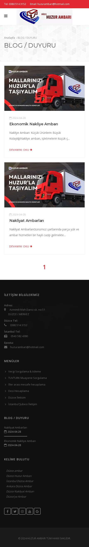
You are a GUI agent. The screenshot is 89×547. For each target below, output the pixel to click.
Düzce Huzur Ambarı (18, 476)
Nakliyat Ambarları (26, 220)
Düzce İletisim (17, 397)
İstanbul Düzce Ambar (19, 481)
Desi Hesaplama (18, 391)
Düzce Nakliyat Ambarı (20, 491)
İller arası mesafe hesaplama (26, 384)
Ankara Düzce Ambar (19, 486)
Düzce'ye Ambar (16, 496)
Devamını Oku (19, 150)
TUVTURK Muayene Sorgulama (27, 378)
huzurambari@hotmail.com (27, 347)
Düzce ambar (14, 471)
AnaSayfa (9, 37)
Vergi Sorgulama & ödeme (24, 371)
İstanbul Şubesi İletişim (22, 404)
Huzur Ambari (36, 538)
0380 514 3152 (18, 325)
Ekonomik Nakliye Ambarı (33, 124)
